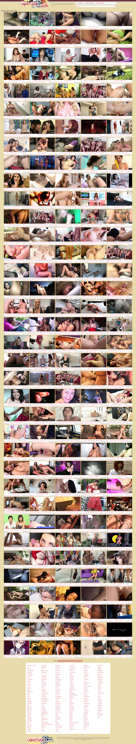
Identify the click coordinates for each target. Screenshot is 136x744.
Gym (56, 714)
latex (14, 82)
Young (99, 715)
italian (118, 82)
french (41, 351)
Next (81, 660)
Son (85, 729)
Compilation (44, 693)
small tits (88, 118)
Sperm (99, 667)
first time (10, 100)
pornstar (87, 82)
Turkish (100, 700)
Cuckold (43, 701)
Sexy (85, 708)
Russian (86, 700)
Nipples (72, 710)
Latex (71, 681)
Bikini (28, 712)
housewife (37, 279)
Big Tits (29, 710)
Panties (86, 665)
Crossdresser (45, 700)
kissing (8, 190)
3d (114, 549)
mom (112, 28)
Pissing (86, 676)
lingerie (95, 351)
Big (28, 705)
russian (62, 208)
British (29, 729)
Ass (28, 686)
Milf (71, 700)
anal (17, 28)
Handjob (57, 717)
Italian (71, 670)
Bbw (28, 696)
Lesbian (72, 684)
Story (99, 674)
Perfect (86, 672)
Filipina (57, 677)
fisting (63, 459)
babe (36, 100)
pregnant (62, 82)
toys (42, 28)
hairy (87, 64)
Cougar (43, 695)
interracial (7, 136)
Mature (71, 696)
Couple (43, 696)
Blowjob (29, 719)
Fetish (57, 676)
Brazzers (29, 726)
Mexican (72, 698)
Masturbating (73, 695)
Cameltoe (44, 672)
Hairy (56, 715)
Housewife (58, 727)
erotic (17, 154)
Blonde (29, 717)
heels (91, 82)
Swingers (100, 682)
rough (122, 208)
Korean (72, 679)
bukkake (36, 64)
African (29, 669)
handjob (15, 190)
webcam (39, 82)
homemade (96, 28)
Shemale (86, 712)
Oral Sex (72, 724)
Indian (57, 731)
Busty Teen (44, 670)
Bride (28, 727)
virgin (109, 226)
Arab (28, 682)
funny (20, 46)
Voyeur (100, 708)
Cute (42, 705)
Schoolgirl (86, 703)
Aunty (29, 688)
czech (122, 172)
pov (15, 208)
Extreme (57, 667)
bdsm (62, 28)
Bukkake (43, 667)
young (120, 405)
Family (57, 672)
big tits (9, 64)
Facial (57, 669)
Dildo (42, 715)
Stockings (100, 672)
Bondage (29, 720)
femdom (38, 100)
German (57, 701)
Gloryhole (58, 708)
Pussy (85, 688)
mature (36, 28)
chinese (39, 190)
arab (63, 136)
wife (83, 28)
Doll (42, 720)
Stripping (100, 677)
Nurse (71, 714)
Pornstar (86, 679)
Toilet (99, 696)
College (43, 691)
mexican (94, 136)
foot (117, 136)
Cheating (44, 682)
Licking (72, 686)
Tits (99, 695)
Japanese (72, 672)
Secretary (86, 705)
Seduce (86, 707)
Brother (29, 731)
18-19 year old (10, 28)
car (11, 585)
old (92, 657)
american (123, 513)
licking (119, 351)
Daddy (43, 708)
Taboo (99, 684)
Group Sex (58, 712)
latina (43, 46)
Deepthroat (44, 712)
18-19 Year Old (31, 665)
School (86, 701)
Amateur (29, 672)
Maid (71, 691)
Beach (29, 700)
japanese (58, 28)
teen (6, 28)
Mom (71, 705)
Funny (57, 695)
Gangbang (58, 696)
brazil (87, 441)
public (94, 172)
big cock (122, 118)
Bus (42, 669)
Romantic (86, 696)
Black (28, 715)
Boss (28, 722)
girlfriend (119, 154)
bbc (17, 136)
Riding (85, 695)
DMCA (84, 740)
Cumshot (43, 703)
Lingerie (72, 688)
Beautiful (29, 701)
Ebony (43, 727)
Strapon (100, 676)
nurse (58, 46)
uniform (13, 46)
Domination (44, 722)
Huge (57, 729)
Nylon (71, 715)
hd (41, 82)
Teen (99, 689)
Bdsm (29, 698)
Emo (42, 729)
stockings (71, 118)
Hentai (57, 724)
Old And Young (74, 722)
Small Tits (86, 724)
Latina (71, 682)
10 (77, 660)
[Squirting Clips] (34, 4)
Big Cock (29, 708)
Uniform (100, 701)
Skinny (86, 719)
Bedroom (29, 703)
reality (96, 100)
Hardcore (58, 719)
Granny (57, 710)
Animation (30, 679)
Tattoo (99, 686)
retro (66, 172)
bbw (116, 28)
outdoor (39, 28)
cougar (96, 333)
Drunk (43, 726)
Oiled (71, 719)
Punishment (87, 686)
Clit (42, 688)
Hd (56, 720)
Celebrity (43, 679)
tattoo (91, 226)
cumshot (90, 441)
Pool (85, 677)
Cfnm (42, 681)
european (121, 82)
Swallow (100, 681)
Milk (71, 701)
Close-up (44, 689)
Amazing (29, 674)
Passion (86, 670)
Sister (85, 715)
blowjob (17, 100)
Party (85, 669)
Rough (85, 698)
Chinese (43, 684)
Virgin (99, 707)
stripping (121, 423)
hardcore (17, 46)
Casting (43, 677)
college (14, 369)
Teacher (100, 688)
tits (9, 118)
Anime (29, 681)
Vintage (100, 705)
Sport (99, 669)
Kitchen (72, 677)
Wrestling (100, 714)
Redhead (86, 691)
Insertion (72, 667)
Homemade (58, 726)
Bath (28, 693)
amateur (32, 28)
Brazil (29, 724)
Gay (56, 700)
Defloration (44, 714)
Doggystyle (44, 719)
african (96, 477)
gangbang (36, 118)
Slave (85, 720)
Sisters (86, 717)
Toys (99, 698)
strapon (71, 315)
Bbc (28, 695)
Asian (29, 684)
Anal (28, 677)
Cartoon (43, 676)
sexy (69, 279)
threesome (61, 100)
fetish (63, 46)
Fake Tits (58, 670)
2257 (82, 740)
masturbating (15, 405)
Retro (85, 693)
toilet (88, 459)
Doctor (43, 717)
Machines (72, 689)
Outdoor (72, 729)
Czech (43, 707)
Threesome (101, 693)
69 (98, 717)
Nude (71, 712)
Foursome (58, 689)
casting (115, 459)
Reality (86, 689)
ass (67, 28)
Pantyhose (87, 667)
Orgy (71, 727)
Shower (86, 714)
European (58, 665)
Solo (85, 727)
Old (71, 720)
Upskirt (100, 703)
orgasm (71, 333)
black (19, 136)
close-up (15, 441)
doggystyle (17, 172)
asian (109, 28)
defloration (117, 226)
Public (85, 684)
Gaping (57, 698)
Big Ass (29, 707)
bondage (70, 28)
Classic (43, 686)
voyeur (87, 172)
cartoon (87, 136)
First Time (58, 681)
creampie (40, 477)
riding (123, 441)
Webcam (100, 710)
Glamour (57, 705)
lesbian (65, 154)
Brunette (43, 665)
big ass (15, 28)
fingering (117, 46)
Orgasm (72, 726)
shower (58, 82)
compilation (110, 441)
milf (118, 28)
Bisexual (29, 714)
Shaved (86, 710)
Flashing (57, 684)
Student (100, 679)
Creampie (44, 698)
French (57, 691)
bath (43, 279)
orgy (114, 46)
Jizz (71, 674)
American (30, 676)
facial (65, 46)
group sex (42, 387)
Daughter (44, 710)
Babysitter (30, 691)
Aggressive (30, 670)
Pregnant (86, 682)
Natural (72, 708)
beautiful (86, 28)
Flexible (57, 686)
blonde (67, 64)
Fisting (57, 682)
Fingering (58, 679)
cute (61, 226)
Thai (99, 691)
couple (42, 423)
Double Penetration (46, 724)
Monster (72, 707)
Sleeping (86, 722)
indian (58, 136)
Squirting (100, 670)
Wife (99, 712)
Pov (85, 681)
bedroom (39, 208)
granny (116, 154)
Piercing (86, 674)
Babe (28, 689)
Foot (56, 688)
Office (71, 717)
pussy (11, 118)
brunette (90, 64)
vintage (89, 28)
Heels (57, 722)
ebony (18, 297)
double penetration (119, 495)
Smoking (86, 726)
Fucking (57, 693)
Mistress (72, 703)
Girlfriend (58, 703)
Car (42, 674)
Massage (72, 693)
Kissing (72, 676)
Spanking (100, 665)
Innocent (72, 665)
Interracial (72, 669)
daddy (114, 64)
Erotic (43, 731)
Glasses (57, 707)
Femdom (57, 674)
